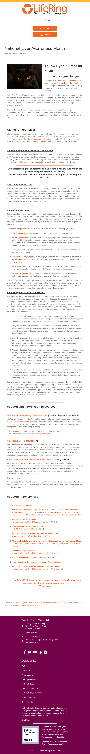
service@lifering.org (32, 636)
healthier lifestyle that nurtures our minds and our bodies (38, 139)
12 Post (15, 603)
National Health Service (47, 558)
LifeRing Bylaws (28, 684)
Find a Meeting (27, 675)
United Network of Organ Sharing (24, 529)
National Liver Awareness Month (69, 80)
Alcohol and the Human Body (24, 519)
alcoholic (31, 603)
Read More (26, 720)
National (15, 512)
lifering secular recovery (52, 603)
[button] (45, 28)
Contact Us (26, 671)
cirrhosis (38, 603)
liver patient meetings (21, 605)
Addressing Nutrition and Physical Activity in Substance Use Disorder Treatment (44, 510)
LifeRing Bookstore (29, 679)
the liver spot (34, 605)
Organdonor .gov (54, 562)
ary (22, 512)
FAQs (24, 666)
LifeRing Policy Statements (32, 693)
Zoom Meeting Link (16, 431)
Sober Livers (13, 478)
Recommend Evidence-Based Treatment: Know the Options (36, 566)
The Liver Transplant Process (24, 551)
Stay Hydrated (17, 250)
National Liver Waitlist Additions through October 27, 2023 (35, 533)
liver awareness (72, 603)
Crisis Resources (28, 697)
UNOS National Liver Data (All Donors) (27, 526)
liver (63, 603)
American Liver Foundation (20, 441)
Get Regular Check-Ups (21, 273)
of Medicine (28, 512)
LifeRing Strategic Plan (30, 688)
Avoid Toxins (17, 266)
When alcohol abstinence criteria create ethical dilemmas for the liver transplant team (46, 541)
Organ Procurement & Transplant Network (28, 536)
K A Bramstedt (69, 544)
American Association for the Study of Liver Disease (33, 459)
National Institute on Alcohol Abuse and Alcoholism (31, 522)
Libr (19, 512)
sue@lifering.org (44, 434)
